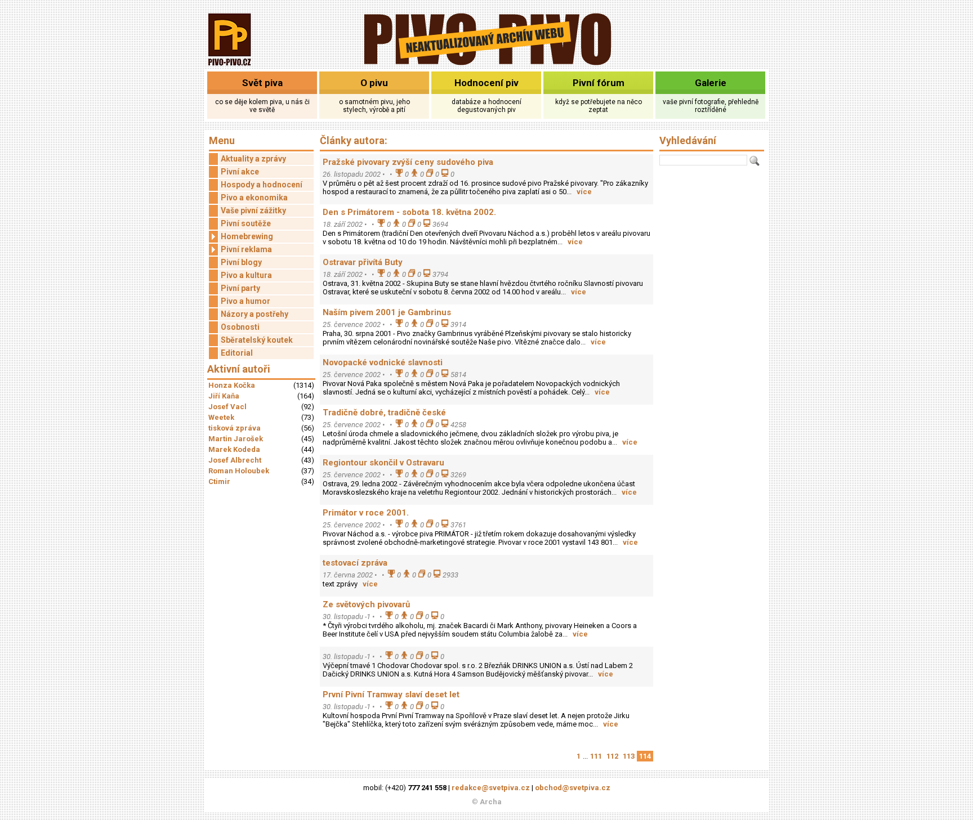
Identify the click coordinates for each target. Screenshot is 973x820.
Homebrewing (247, 236)
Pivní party (240, 288)
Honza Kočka (231, 385)
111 (596, 756)
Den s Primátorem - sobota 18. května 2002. (409, 212)
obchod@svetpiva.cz (572, 787)
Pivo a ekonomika (254, 197)
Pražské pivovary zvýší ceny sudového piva (408, 162)
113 (629, 756)
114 (645, 756)
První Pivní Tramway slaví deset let (391, 694)
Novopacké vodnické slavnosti (383, 362)
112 (612, 756)
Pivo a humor (245, 301)
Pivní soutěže (246, 223)
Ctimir (219, 481)
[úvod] (230, 66)
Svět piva (262, 82)
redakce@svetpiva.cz (491, 787)
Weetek (221, 417)
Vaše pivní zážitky (253, 210)
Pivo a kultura (246, 275)
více (584, 191)
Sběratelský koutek (257, 339)
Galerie (710, 82)
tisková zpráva (234, 428)
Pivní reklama (246, 249)
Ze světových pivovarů (366, 604)
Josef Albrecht (234, 460)
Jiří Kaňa (223, 396)
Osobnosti (240, 326)
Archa (491, 801)
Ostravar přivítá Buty (363, 262)
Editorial (237, 352)
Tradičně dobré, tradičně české (384, 412)
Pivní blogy (241, 262)
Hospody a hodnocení (261, 184)
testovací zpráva (355, 563)
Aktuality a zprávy (253, 158)
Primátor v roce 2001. (366, 513)
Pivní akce (240, 171)
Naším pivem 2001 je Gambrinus (387, 312)
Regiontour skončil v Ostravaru (383, 463)
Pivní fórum (598, 82)
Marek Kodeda (234, 449)
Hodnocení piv (486, 82)
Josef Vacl (227, 406)
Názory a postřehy (254, 314)
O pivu (374, 82)
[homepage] (486, 63)
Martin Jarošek (235, 438)
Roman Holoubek (238, 471)
